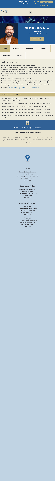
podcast (38, 128)
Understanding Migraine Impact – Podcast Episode (24, 88)
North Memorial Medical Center (28, 208)
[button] (30, 12)
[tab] (5, 48)
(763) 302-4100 (44, 6)
